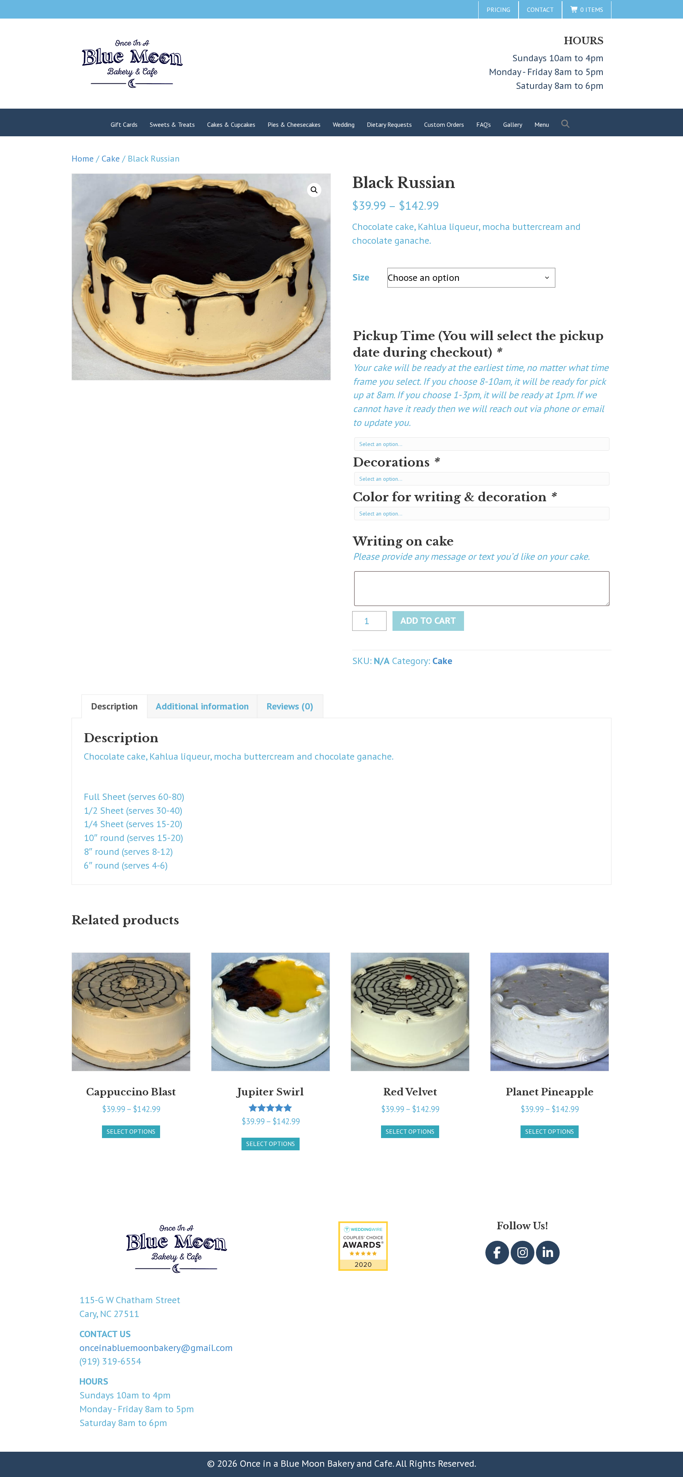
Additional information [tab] (202, 706)
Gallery (512, 124)
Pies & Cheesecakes (294, 124)
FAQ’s (483, 124)
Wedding (344, 124)
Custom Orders (444, 124)
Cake (111, 158)
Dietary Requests (389, 124)
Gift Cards (124, 124)
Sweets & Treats (172, 124)
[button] (567, 124)
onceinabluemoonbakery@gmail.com (156, 1348)
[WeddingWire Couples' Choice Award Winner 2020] (363, 1246)
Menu (541, 124)
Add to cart (428, 620)
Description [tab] (114, 706)
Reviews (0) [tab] (290, 706)
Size (361, 277)
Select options (131, 1131)
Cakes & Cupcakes (231, 124)
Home (83, 158)
